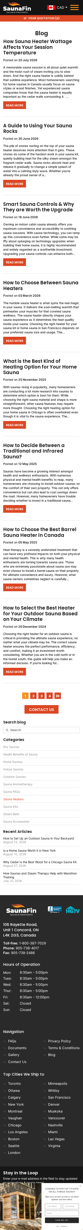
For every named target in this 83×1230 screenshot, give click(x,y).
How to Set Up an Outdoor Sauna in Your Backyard (38, 838)
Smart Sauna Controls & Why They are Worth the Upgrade (38, 207)
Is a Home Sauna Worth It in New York (29, 850)
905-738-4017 (27, 948)
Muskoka (55, 1111)
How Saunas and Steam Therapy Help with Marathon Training (40, 875)
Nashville (55, 1125)
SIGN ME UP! (62, 1220)
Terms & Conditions (64, 1048)
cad (60, 7)
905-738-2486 (23, 953)
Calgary (14, 1097)
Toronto (14, 1083)
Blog (51, 1055)
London (14, 1152)
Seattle (13, 1146)
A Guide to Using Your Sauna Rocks (37, 128)
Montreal (15, 1111)
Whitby (53, 1090)
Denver (54, 1104)
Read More (14, 105)
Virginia (54, 1146)
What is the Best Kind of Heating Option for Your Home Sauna (40, 367)
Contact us (41, 709)
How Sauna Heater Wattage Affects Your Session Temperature (37, 47)
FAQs (12, 1041)
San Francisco (59, 1097)
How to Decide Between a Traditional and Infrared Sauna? (34, 451)
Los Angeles (18, 1132)
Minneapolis (57, 1083)
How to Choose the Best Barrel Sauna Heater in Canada (39, 532)
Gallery (13, 1055)
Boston (13, 1139)
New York (16, 1104)
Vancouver (56, 1118)
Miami (53, 1132)
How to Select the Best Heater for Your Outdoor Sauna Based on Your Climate (40, 614)
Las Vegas (56, 1139)
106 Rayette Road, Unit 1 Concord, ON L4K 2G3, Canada (21, 930)
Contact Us (17, 1062)
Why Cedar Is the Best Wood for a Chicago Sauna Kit (40, 862)
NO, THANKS (62, 1226)
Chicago (14, 1125)
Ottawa (14, 1090)
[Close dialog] (80, 1185)
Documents (17, 1048)
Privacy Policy (59, 1041)
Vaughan (15, 1118)
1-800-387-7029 (32, 943)
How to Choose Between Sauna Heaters (41, 285)
